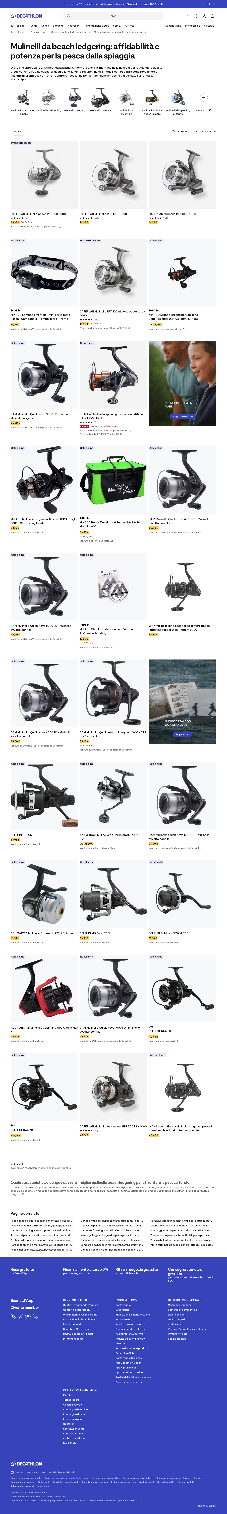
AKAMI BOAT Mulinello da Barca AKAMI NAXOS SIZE (110, 837)
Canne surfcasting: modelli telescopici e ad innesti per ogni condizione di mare (128, 1230)
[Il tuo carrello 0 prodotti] (212, 16)
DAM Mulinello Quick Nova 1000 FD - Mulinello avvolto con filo (110, 1029)
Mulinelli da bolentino (126, 112)
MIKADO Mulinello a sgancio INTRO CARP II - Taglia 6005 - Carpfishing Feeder (44, 521)
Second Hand (173, 25)
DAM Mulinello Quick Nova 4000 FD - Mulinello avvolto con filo (41, 734)
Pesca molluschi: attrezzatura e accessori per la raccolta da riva (49, 1249)
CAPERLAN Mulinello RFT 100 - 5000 (172, 214)
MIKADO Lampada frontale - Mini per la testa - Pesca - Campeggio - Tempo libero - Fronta (41, 316)
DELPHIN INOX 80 (160, 1031)
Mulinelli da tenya (100, 110)
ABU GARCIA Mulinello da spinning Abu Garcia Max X (44, 1029)
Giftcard (209, 25)
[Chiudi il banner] (213, 4)
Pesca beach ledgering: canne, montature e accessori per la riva (49, 1220)
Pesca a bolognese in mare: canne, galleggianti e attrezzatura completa (54, 1225)
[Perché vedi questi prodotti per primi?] (173, 131)
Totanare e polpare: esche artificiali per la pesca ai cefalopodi (187, 1235)
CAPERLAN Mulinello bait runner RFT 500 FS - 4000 (113, 1126)
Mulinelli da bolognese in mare (152, 112)
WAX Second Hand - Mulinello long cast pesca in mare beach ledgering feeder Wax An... (181, 1128)
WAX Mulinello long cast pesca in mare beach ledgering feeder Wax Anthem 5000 (179, 627)
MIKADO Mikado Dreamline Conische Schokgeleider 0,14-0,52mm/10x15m (173, 316)
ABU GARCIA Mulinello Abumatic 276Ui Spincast (43, 933)
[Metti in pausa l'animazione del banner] (208, 4)
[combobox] (206, 131)
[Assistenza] (196, 16)
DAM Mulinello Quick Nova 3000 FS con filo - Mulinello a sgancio (40, 416)
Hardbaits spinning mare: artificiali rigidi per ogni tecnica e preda (49, 1244)
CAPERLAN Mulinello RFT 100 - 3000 (103, 214)
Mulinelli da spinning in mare (23, 112)
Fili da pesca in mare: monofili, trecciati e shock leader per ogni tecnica (123, 1240)
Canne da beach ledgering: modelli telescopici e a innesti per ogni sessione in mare (130, 1249)
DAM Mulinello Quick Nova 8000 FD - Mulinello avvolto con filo (41, 627)
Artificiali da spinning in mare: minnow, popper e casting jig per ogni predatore (57, 1240)
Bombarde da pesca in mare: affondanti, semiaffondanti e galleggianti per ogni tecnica (133, 1244)
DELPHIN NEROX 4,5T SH (95, 933)
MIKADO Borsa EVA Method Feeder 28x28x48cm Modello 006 (112, 524)
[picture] (44, 174)
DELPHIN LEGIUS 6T (23, 835)
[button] (60, 226)
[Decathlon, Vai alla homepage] (26, 16)
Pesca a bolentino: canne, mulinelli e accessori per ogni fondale (188, 1240)
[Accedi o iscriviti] (204, 16)
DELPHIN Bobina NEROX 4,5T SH (170, 933)
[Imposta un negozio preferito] (188, 16)
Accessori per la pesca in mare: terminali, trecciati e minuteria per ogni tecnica (58, 1235)
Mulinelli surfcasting (49, 110)
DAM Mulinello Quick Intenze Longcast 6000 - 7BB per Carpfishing (113, 734)
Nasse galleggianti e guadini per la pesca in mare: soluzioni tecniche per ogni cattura (131, 1235)
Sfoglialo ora (182, 734)
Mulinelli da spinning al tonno (178, 112)
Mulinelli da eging (74, 110)
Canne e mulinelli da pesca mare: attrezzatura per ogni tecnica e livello (123, 1220)
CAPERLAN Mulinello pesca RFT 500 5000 (38, 214)
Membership (192, 25)
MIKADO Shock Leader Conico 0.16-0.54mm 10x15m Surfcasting (109, 631)
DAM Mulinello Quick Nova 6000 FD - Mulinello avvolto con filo (179, 521)
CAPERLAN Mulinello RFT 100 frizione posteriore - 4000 (112, 313)
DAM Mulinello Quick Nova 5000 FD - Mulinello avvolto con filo (179, 837)
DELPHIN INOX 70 (22, 1129)
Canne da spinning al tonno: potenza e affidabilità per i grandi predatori (53, 1230)
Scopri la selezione (182, 416)
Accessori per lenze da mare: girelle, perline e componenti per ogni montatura (127, 1225)
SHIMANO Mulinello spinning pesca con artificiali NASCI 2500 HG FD (112, 416)
